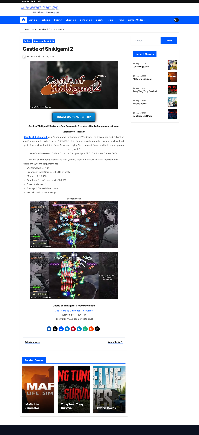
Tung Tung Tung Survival (72, 406)
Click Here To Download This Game (74, 310)
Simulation (86, 19)
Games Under (136, 19)
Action (33, 19)
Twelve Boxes (106, 408)
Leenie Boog (33, 341)
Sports (100, 19)
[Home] (23, 20)
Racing (58, 19)
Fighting (45, 19)
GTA (121, 19)
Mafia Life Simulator (32, 406)
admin (34, 56)
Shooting (71, 19)
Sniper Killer (114, 341)
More (111, 19)
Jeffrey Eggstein (141, 66)
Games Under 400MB (44, 41)
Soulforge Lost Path (142, 116)
